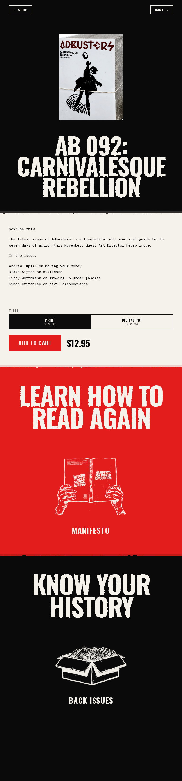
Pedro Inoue (138, 245)
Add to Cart (35, 343)
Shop (22, 9)
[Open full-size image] (91, 77)
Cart (159, 9)
